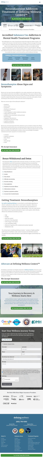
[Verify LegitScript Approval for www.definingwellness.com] (28, 431)
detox (11, 161)
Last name (24, 347)
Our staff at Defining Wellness (9, 203)
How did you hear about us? (8, 356)
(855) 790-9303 (21, 422)
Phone (3, 351)
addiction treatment (29, 269)
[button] (40, 2)
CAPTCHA (4, 376)
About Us (3, 436)
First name (4, 347)
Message (4, 361)
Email (23, 351)
